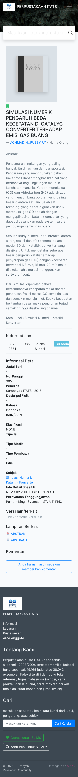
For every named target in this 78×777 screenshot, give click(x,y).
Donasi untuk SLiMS (26, 738)
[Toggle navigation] (69, 7)
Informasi (10, 624)
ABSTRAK (18, 534)
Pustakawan (12, 633)
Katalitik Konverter (20, 482)
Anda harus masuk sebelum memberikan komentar (39, 566)
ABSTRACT (19, 540)
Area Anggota (13, 638)
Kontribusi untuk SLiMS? (28, 747)
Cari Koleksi (63, 723)
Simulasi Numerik (19, 477)
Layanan (9, 628)
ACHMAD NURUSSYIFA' (28, 142)
